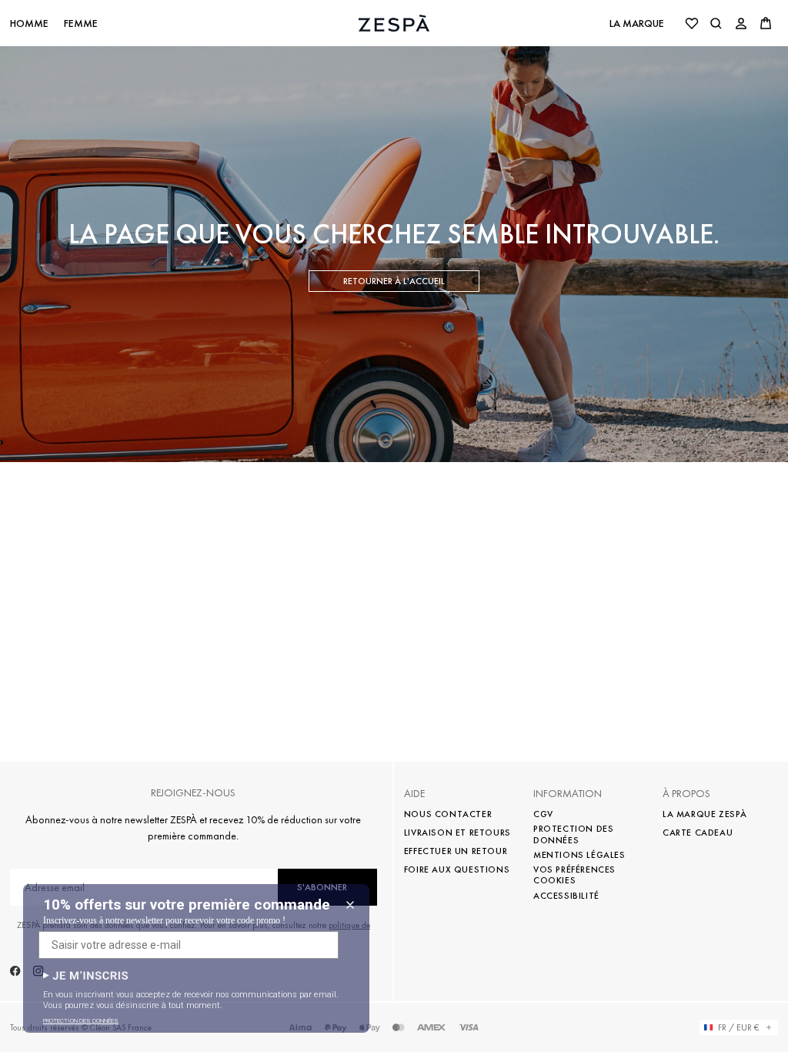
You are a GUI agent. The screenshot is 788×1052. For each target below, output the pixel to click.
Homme (29, 23)
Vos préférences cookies (574, 875)
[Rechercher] (716, 23)
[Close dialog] (350, 905)
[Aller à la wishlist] (691, 23)
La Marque (636, 23)
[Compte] (741, 23)
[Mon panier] (765, 23)
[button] (85, 975)
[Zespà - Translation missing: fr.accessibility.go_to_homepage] (394, 23)
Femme (81, 23)
